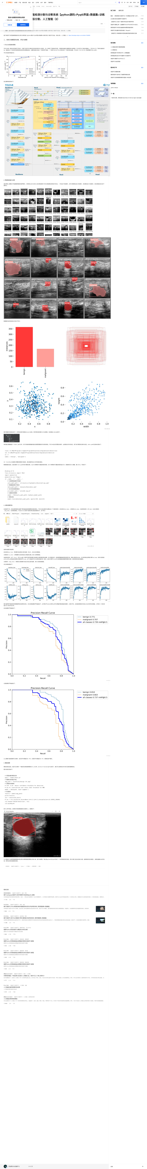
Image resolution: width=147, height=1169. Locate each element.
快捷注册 (10, 25)
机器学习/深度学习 (15, 866)
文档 (127, 2)
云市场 (37, 2)
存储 (39, 866)
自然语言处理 (31, 997)
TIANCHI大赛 (48, 6)
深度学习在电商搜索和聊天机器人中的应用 (121, 77)
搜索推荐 (27, 939)
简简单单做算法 (7, 893)
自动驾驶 (22, 916)
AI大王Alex (6, 904)
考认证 (43, 6)
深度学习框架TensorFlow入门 (118, 58)
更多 (142, 43)
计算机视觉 (34, 866)
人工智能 (28, 866)
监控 (23, 893)
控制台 (134, 2)
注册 (138, 2)
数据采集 (22, 939)
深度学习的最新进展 (115, 71)
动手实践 (33, 6)
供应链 (26, 950)
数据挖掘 (27, 962)
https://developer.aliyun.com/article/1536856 (79, 35)
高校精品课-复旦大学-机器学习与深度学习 (121, 55)
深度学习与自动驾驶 (115, 61)
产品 (20, 2)
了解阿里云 (50, 2)
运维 (26, 985)
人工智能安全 (114, 50)
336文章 (30, 1166)
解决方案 (25, 2)
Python (22, 866)
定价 (33, 2)
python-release (114, 87)
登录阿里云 (23, 25)
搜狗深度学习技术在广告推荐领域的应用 (120, 74)
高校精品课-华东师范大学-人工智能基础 (120, 52)
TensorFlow (28, 927)
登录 (144, 2)
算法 (26, 893)
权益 (29, 2)
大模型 (15, 2)
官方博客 (38, 6)
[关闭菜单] (2, 2)
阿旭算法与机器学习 (14, 1166)
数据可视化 (22, 927)
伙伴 (41, 2)
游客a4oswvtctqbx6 (8, 973)
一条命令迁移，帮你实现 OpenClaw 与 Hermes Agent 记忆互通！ (126, 97)
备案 (131, 2)
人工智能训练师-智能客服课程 (118, 47)
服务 (45, 2)
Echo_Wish (6, 927)
